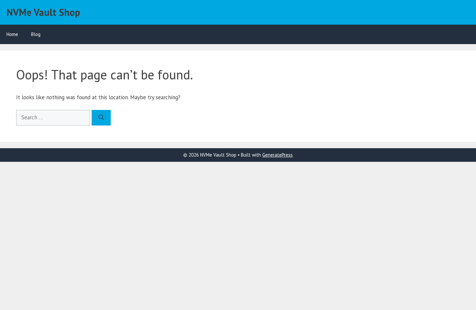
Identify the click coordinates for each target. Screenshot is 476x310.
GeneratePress (277, 155)
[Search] (101, 117)
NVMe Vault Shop (43, 12)
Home (12, 34)
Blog (35, 34)
